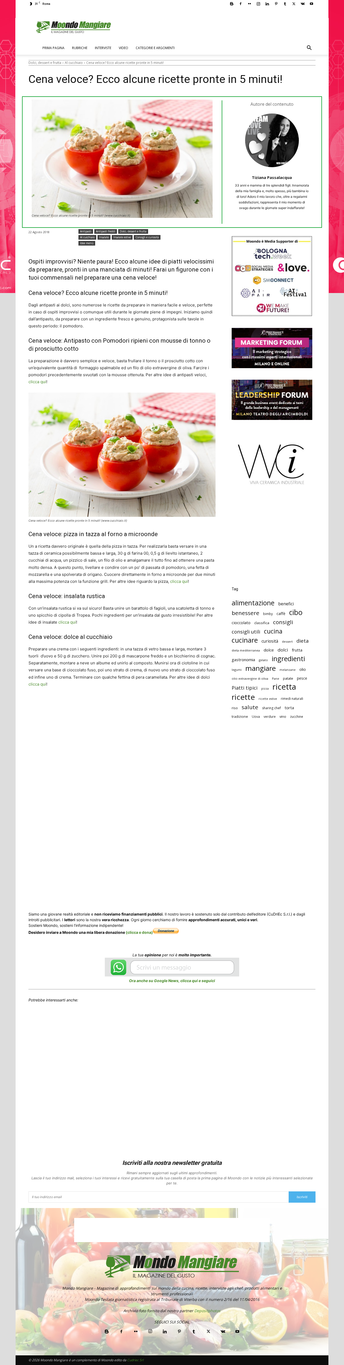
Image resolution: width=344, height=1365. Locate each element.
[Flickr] (249, 4)
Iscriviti (302, 1197)
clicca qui (37, 381)
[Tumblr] (285, 4)
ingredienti (288, 658)
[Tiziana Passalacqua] (272, 140)
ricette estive (268, 699)
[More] (185, 704)
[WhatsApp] (111, 704)
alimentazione (253, 603)
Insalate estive (122, 237)
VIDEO (123, 48)
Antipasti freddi (105, 231)
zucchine (296, 716)
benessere (245, 613)
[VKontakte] (303, 4)
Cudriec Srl (135, 1360)
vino (283, 716)
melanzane (288, 670)
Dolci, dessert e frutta (44, 62)
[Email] (136, 704)
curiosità (269, 641)
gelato (263, 660)
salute (250, 707)
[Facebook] (240, 4)
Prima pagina (53, 48)
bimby (268, 614)
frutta (297, 650)
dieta (302, 640)
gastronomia (243, 659)
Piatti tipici (244, 688)
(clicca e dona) (139, 932)
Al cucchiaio (74, 62)
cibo (296, 612)
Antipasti (85, 231)
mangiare (260, 668)
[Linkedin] (267, 4)
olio (302, 669)
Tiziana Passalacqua (272, 177)
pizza (265, 688)
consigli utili (246, 632)
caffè (281, 613)
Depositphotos (207, 1310)
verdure (270, 716)
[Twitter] (294, 4)
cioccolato (241, 622)
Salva (98, 704)
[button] (309, 48)
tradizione (240, 716)
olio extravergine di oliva (250, 678)
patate (288, 678)
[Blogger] (232, 4)
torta (289, 707)
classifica (261, 622)
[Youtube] (311, 4)
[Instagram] (258, 4)
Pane (275, 678)
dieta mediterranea (246, 650)
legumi (237, 670)
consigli (283, 622)
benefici (286, 604)
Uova (256, 716)
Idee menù (87, 243)
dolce (269, 650)
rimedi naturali (292, 698)
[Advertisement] (272, 539)
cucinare (245, 640)
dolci (283, 650)
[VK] (173, 704)
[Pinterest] (276, 4)
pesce (302, 678)
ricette (243, 697)
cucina (273, 631)
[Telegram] (160, 704)
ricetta (284, 687)
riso (235, 707)
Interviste (103, 48)
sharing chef (271, 708)
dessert (287, 641)
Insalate (104, 237)
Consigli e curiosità (147, 237)
